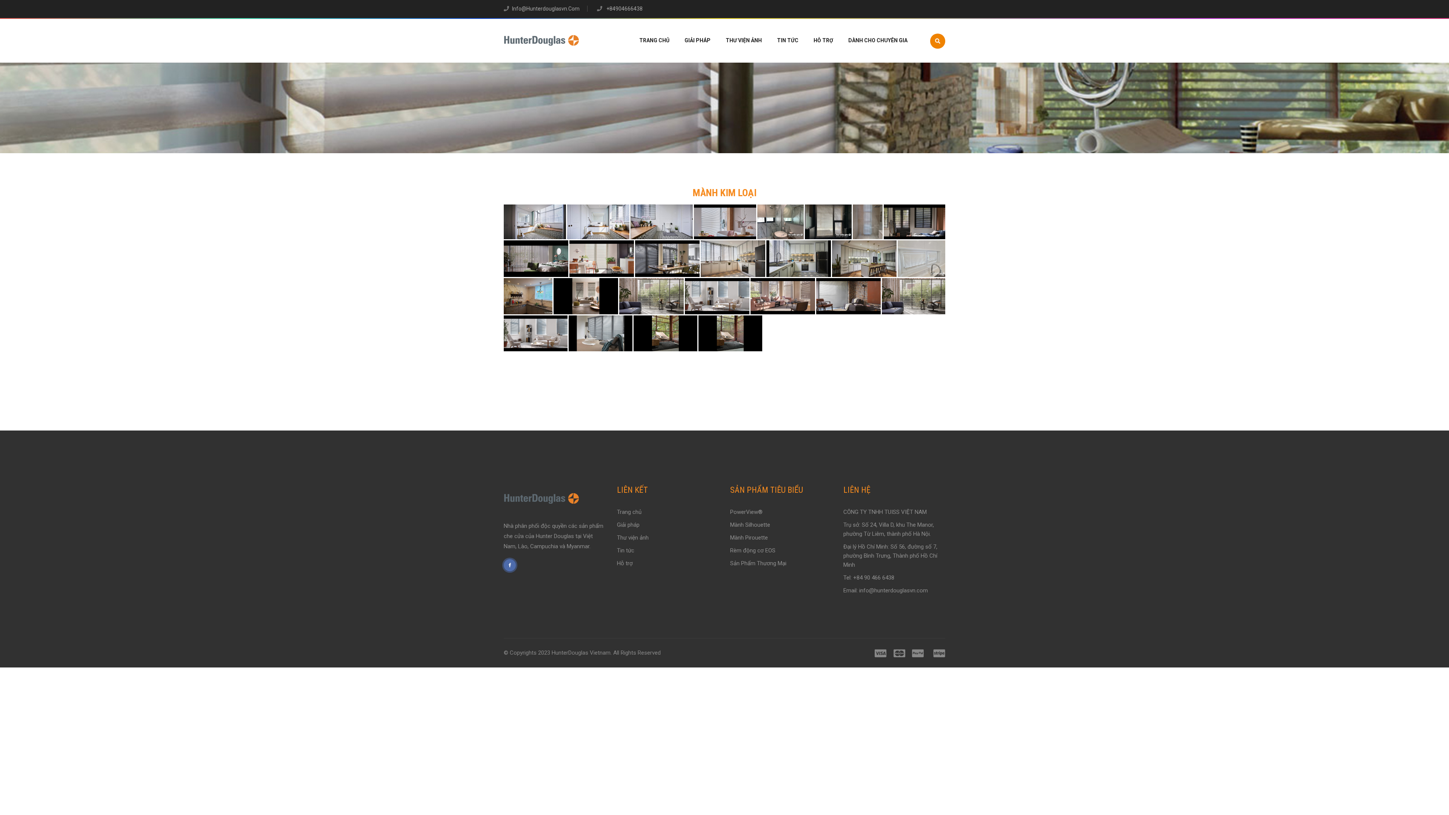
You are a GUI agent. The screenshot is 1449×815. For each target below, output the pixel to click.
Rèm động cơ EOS (752, 550)
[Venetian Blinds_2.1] (665, 333)
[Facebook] (510, 565)
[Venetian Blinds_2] (598, 222)
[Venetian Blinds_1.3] (864, 258)
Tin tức (787, 40)
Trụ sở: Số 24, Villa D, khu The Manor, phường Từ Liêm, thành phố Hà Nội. (888, 529)
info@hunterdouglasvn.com (546, 9)
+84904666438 (624, 9)
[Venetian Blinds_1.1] (733, 258)
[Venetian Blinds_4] (725, 222)
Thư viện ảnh (744, 40)
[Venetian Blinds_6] (780, 222)
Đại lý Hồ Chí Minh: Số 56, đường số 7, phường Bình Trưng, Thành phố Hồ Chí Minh (890, 555)
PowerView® (746, 512)
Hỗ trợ (823, 40)
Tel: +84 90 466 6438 (868, 577)
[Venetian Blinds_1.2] (798, 258)
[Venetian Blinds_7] (828, 222)
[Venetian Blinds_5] (848, 296)
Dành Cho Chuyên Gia (878, 40)
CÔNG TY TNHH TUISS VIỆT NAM (885, 512)
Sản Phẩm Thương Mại (758, 563)
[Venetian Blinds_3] (662, 222)
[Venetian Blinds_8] (868, 222)
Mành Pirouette (749, 537)
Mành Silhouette (750, 524)
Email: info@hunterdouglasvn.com (885, 590)
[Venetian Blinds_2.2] (730, 333)
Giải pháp (698, 40)
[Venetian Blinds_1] (535, 222)
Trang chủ (654, 40)
